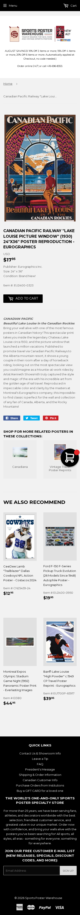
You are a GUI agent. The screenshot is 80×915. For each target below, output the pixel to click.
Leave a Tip (40, 758)
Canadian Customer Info (40, 780)
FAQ (40, 764)
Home (7, 83)
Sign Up (68, 870)
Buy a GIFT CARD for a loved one (40, 790)
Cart (73, 5)
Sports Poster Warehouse (43, 898)
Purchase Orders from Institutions (40, 785)
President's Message (40, 769)
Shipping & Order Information (40, 774)
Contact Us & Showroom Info (40, 753)
